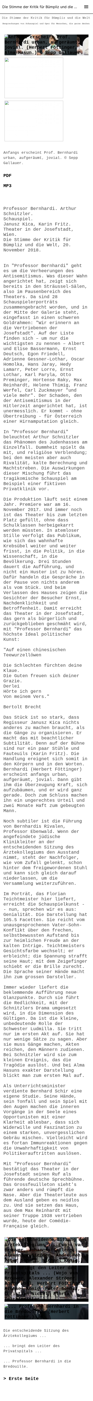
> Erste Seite (21, 1378)
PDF (7, 175)
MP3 (7, 185)
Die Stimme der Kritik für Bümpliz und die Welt (41, 7)
